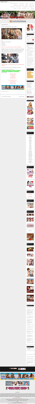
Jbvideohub (30, 141)
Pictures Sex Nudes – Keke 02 (30, 307)
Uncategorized (28, 65)
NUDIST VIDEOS (22, 3)
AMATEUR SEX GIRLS (13, 73)
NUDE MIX (27, 5)
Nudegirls (30, 148)
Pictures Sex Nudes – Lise (30, 333)
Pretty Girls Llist (30, 153)
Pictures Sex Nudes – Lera (30, 314)
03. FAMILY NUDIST (29, 54)
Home (11, 3)
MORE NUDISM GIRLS (13, 77)
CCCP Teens (30, 146)
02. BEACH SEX (28, 53)
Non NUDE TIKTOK (29, 91)
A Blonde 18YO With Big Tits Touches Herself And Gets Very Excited (30, 312)
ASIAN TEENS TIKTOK (29, 92)
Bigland (30, 142)
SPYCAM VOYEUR (12, 76)
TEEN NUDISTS (16, 5)
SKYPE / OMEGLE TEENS (13, 74)
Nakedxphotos (30, 140)
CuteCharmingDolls (30, 155)
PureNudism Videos (16, 71)
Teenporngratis (30, 161)
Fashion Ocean (30, 152)
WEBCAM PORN (13, 75)
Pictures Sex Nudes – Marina (30, 342)
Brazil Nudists (3, 70)
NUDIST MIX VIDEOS (29, 60)
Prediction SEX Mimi (21, 96)
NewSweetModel (30, 154)
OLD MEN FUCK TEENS (5, 91)
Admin (2, 25)
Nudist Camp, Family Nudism (30, 358)
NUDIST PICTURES (21, 5)
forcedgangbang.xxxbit (30, 162)
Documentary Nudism (8, 70)
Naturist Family (18, 70)
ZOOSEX (19, 8)
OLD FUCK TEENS (18, 6)
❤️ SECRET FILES (16, 3)
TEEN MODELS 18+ (31, 6)
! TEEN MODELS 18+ (29, 47)
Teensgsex (30, 139)
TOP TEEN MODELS (24, 6)
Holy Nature (14, 70)
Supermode (30, 147)
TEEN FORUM (24, 8)
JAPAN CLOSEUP (13, 6)
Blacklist (30, 145)
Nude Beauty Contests (4, 71)
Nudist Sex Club (3, 1)
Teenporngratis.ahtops (30, 159)
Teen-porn (30, 160)
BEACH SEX (26, 3)
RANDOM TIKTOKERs (29, 93)
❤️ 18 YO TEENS (32, 5)
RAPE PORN (32, 8)
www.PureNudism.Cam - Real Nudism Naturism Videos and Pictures (30, 362)
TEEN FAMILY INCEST (13, 78)
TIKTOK (28, 8)
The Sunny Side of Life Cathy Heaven (6, 96)
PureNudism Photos (10, 71)
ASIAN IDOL (15, 8)
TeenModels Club (30, 135)
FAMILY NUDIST (32, 3)
